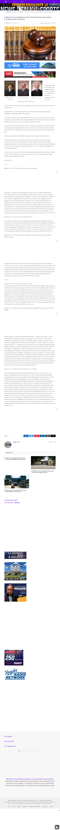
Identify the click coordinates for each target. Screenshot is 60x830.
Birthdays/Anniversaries (34, 806)
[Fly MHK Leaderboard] (30, 68)
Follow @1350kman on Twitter (14, 800)
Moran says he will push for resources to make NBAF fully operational (16, 490)
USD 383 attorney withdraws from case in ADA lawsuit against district (43, 471)
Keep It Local (45, 806)
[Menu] (6, 1)
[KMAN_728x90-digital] (30, 77)
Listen (21, 1)
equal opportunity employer (44, 779)
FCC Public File (9, 741)
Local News (42, 23)
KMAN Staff (8, 23)
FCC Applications (10, 746)
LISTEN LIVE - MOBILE (12, 503)
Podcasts (51, 806)
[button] (57, 827)
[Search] (54, 1)
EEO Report (8, 736)
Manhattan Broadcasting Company (18, 779)
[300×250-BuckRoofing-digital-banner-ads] (15, 580)
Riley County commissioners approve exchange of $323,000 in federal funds (15, 458)
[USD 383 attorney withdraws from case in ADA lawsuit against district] (43, 462)
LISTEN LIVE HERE (10, 500)
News (9, 806)
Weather (19, 806)
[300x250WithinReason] (15, 601)
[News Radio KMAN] (9, 1)
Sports (13, 806)
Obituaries (25, 806)
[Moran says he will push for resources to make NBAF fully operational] (16, 481)
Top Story (53, 23)
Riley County (48, 23)
